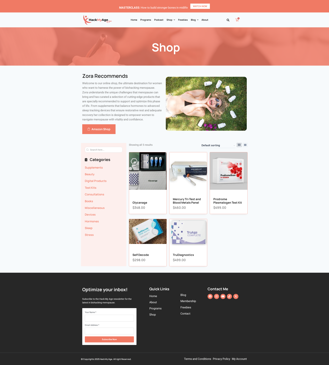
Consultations (94, 194)
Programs (145, 19)
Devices (90, 214)
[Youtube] (223, 296)
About (205, 19)
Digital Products (96, 181)
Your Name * (90, 312)
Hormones (92, 221)
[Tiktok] (229, 296)
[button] (228, 20)
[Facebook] (210, 296)
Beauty (89, 174)
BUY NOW (142, 189)
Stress (89, 235)
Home (134, 19)
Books (89, 201)
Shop (169, 19)
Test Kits (90, 188)
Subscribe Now (109, 339)
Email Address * (92, 325)
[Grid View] (239, 145)
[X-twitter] (235, 296)
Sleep (88, 228)
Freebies (183, 19)
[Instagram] (216, 296)
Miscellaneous (95, 208)
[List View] (245, 145)
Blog (193, 19)
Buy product (185, 189)
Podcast (158, 19)
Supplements (94, 167)
